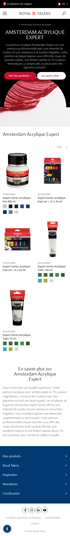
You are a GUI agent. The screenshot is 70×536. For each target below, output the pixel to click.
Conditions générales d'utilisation (23, 517)
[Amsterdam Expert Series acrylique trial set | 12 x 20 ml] (52, 171)
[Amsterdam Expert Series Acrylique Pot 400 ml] (17, 171)
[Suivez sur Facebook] (25, 510)
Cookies (35, 523)
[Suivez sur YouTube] (45, 510)
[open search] (64, 13)
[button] (63, 4)
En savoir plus (50, 75)
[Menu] (10, 13)
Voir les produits (19, 75)
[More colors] (16, 212)
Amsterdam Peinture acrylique (36, 24)
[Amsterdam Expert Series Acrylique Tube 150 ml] (52, 239)
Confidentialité (53, 517)
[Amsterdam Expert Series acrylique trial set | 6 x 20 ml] (17, 239)
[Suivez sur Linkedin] (38, 510)
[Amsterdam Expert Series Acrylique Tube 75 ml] (17, 308)
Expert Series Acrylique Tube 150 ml (52, 268)
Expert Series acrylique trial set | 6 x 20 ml (17, 268)
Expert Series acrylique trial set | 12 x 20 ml (52, 199)
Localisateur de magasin (19, 3)
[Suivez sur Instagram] (32, 510)
